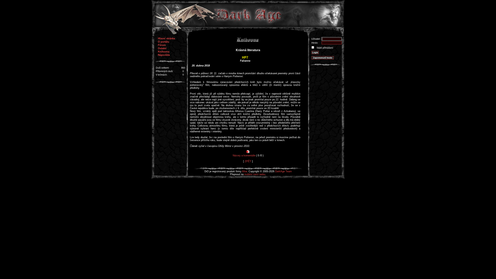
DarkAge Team (283, 171)
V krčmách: (161, 74)
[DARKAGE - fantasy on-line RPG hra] (248, 26)
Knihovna (163, 51)
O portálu (163, 41)
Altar (244, 171)
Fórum (162, 45)
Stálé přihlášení (324, 47)
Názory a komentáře (244, 155)
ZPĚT (248, 161)
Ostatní (162, 48)
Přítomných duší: (164, 71)
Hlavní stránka (166, 38)
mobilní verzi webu (254, 174)
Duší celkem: (162, 67)
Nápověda (164, 54)
